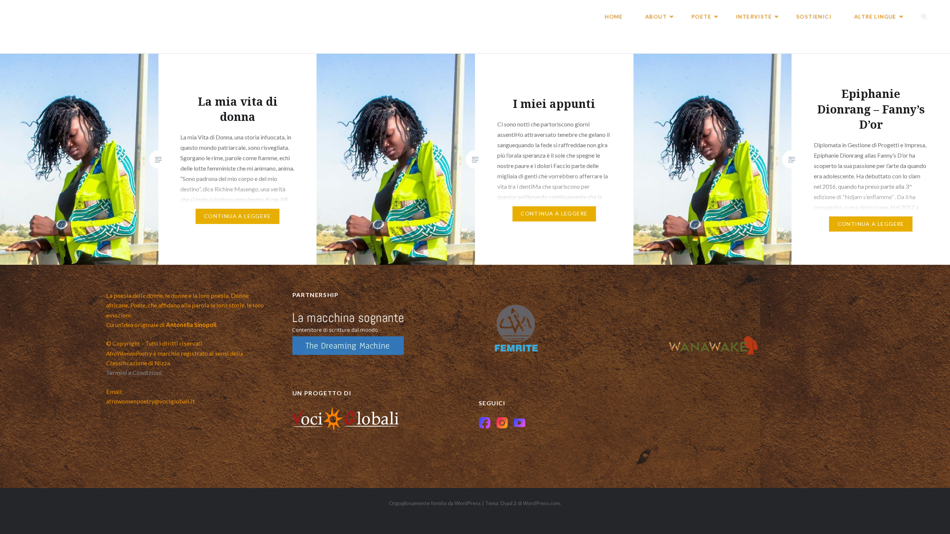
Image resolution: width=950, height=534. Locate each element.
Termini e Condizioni (134, 372)
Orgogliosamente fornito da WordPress (435, 503)
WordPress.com (541, 503)
